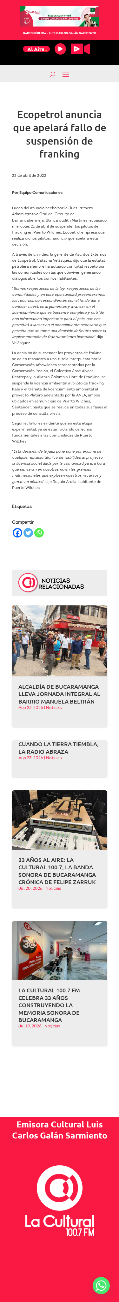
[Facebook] (17, 533)
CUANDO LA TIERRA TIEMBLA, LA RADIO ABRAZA (58, 747)
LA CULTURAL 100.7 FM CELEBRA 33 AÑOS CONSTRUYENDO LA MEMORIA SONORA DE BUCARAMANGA (49, 1004)
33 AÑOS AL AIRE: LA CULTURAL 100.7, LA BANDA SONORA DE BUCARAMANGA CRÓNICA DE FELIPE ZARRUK (57, 870)
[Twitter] (28, 533)
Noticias (54, 708)
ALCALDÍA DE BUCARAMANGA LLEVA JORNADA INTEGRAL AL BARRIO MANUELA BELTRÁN (59, 694)
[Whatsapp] (39, 533)
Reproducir (60, 49)
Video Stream (80, 49)
